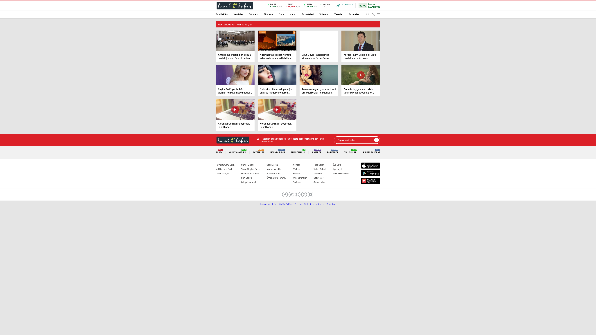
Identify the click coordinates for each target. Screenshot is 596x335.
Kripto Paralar (371, 151)
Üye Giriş (336, 164)
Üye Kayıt (337, 169)
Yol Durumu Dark (224, 169)
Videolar (324, 14)
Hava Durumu (277, 151)
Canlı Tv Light (222, 173)
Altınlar (296, 164)
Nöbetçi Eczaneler (250, 173)
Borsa (219, 151)
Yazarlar (338, 14)
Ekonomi (268, 14)
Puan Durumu (298, 151)
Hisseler (316, 151)
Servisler (238, 14)
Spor (281, 14)
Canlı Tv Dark (247, 164)
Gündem (253, 14)
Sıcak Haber (320, 182)
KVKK (305, 204)
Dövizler (297, 169)
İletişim (275, 204)
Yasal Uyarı (331, 204)
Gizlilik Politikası (286, 204)
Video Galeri (319, 169)
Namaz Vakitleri (237, 151)
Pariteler (332, 151)
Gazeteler (354, 14)
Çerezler (298, 204)
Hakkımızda (265, 204)
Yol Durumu (350, 151)
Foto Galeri (308, 14)
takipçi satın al (248, 182)
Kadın (293, 14)
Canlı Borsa (272, 164)
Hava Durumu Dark (225, 164)
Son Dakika (222, 14)
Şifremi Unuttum (340, 173)
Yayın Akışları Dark (250, 169)
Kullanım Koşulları (317, 204)
